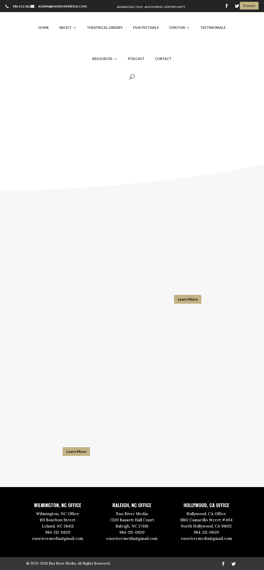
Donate (249, 6)
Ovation (177, 27)
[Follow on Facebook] (226, 6)
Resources (102, 59)
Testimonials (213, 27)
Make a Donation (130, 153)
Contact (163, 59)
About (65, 27)
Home (43, 27)
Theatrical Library (105, 27)
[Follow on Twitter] (237, 6)
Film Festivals (146, 27)
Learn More (187, 299)
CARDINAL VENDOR (187, 249)
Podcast (136, 59)
